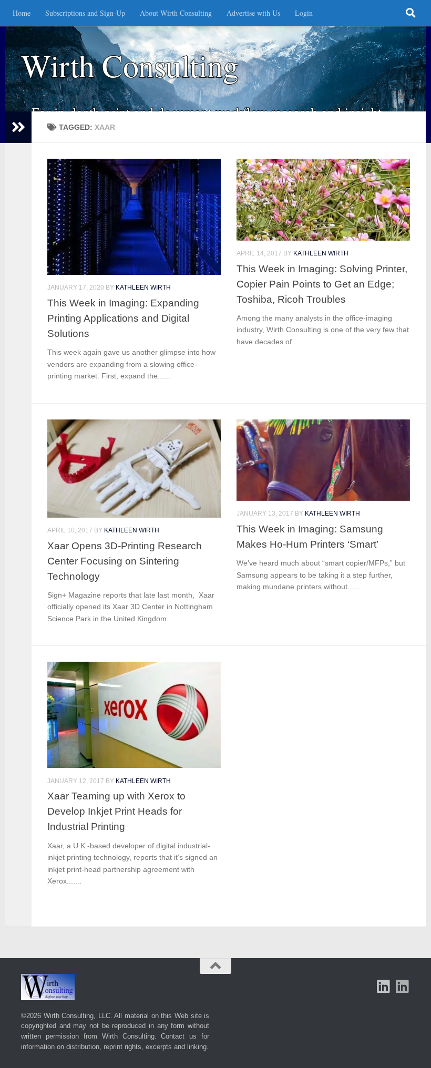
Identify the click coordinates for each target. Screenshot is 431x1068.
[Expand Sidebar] (18, 127)
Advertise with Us (253, 13)
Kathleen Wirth (143, 287)
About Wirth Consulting (176, 13)
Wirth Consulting (129, 65)
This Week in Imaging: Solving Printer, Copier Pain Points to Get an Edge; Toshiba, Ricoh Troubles (322, 284)
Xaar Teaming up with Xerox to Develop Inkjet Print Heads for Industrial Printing (116, 811)
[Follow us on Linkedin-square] (383, 986)
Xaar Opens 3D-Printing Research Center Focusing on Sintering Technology (124, 561)
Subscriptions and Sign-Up (85, 13)
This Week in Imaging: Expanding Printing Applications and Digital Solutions (123, 318)
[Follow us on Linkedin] (402, 986)
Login (304, 13)
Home (21, 13)
